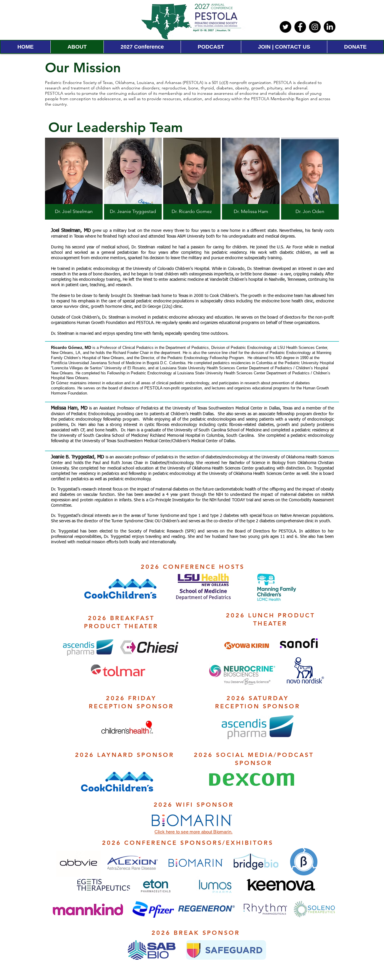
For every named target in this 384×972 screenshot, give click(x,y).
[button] (74, 179)
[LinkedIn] (329, 27)
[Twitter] (285, 27)
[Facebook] (300, 27)
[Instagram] (315, 27)
